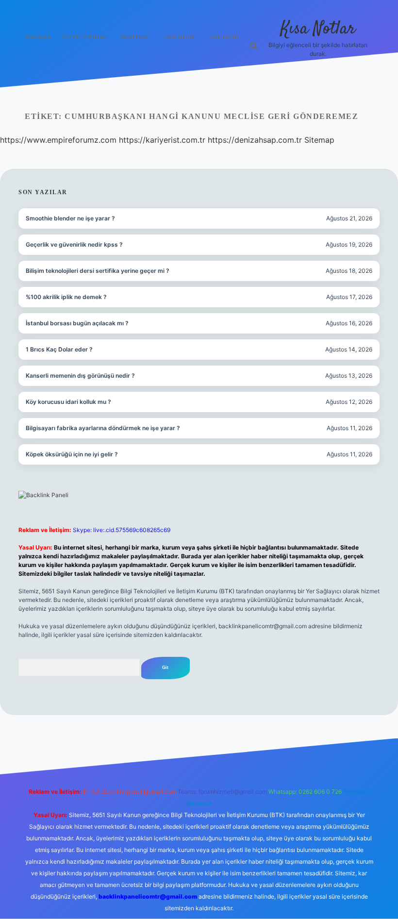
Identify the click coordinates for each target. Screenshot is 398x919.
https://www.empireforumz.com (58, 140)
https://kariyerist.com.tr (162, 140)
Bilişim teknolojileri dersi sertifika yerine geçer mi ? (97, 270)
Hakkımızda (178, 36)
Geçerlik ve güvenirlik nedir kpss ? (74, 244)
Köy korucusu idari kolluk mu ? (68, 401)
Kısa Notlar (318, 29)
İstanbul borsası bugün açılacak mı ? (77, 323)
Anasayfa (37, 36)
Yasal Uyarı (134, 36)
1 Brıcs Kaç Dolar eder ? (59, 349)
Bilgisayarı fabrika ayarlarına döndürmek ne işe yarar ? (103, 428)
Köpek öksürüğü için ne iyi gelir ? (72, 454)
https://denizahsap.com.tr (255, 140)
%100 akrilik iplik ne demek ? (66, 297)
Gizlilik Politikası (85, 36)
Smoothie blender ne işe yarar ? (70, 218)
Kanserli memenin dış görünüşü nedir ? (80, 375)
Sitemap (319, 140)
